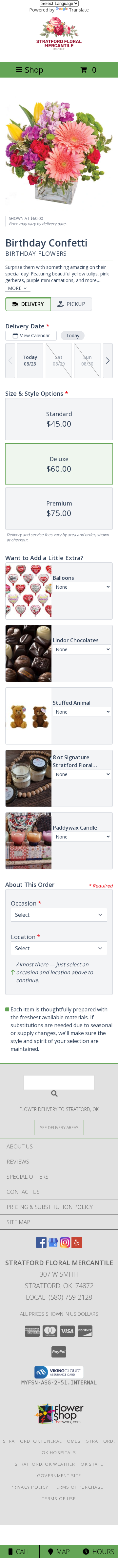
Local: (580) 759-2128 (59, 1297)
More (14, 288)
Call (21, 1551)
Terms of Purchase (78, 1487)
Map (61, 1551)
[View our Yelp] (76, 1245)
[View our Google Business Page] (53, 1245)
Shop (34, 69)
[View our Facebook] (41, 1245)
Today (72, 335)
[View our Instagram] (65, 1245)
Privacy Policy (29, 1487)
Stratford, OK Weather (45, 1464)
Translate (79, 10)
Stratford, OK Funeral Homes (42, 1441)
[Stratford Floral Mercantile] (59, 52)
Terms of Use (59, 1498)
